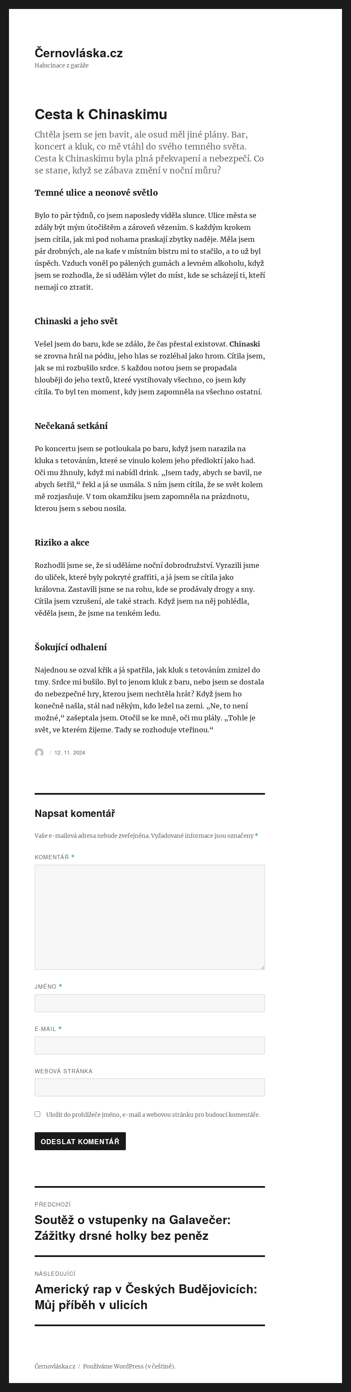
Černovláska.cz (79, 52)
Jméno (48, 986)
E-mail (48, 1029)
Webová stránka (64, 1071)
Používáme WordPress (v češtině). (129, 1366)
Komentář (55, 857)
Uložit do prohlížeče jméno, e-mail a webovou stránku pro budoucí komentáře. (153, 1115)
